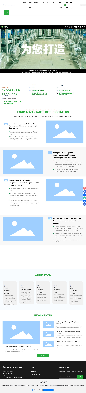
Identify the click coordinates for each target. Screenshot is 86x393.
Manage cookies (37, 389)
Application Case (35, 374)
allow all (48, 389)
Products (33, 378)
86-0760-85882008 (69, 5)
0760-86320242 (8, 373)
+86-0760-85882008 (11, 258)
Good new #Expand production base (17, 346)
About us (33, 371)
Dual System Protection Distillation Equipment (39, 93)
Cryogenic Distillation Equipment (13, 102)
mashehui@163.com (18, 377)
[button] (10, 79)
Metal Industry (26, 290)
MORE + (59, 93)
